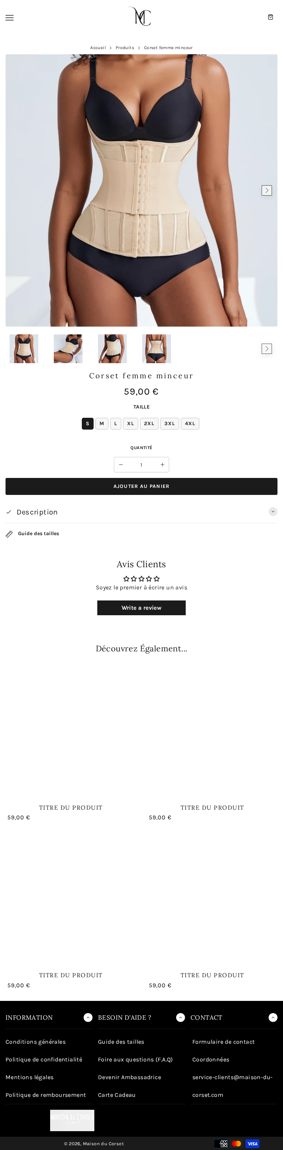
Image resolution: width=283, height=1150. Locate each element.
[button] (16, 349)
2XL (149, 423)
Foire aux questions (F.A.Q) (135, 1059)
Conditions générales (36, 1041)
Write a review (142, 607)
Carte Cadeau (117, 1094)
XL (130, 423)
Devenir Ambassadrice (129, 1077)
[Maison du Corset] (141, 17)
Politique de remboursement (46, 1094)
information (29, 1017)
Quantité (141, 447)
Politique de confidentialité (44, 1059)
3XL (169, 423)
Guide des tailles (38, 534)
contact (207, 1017)
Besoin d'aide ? (124, 1017)
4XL (190, 423)
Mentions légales (29, 1077)
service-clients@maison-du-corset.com (232, 1086)
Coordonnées (210, 1059)
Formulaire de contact (223, 1041)
